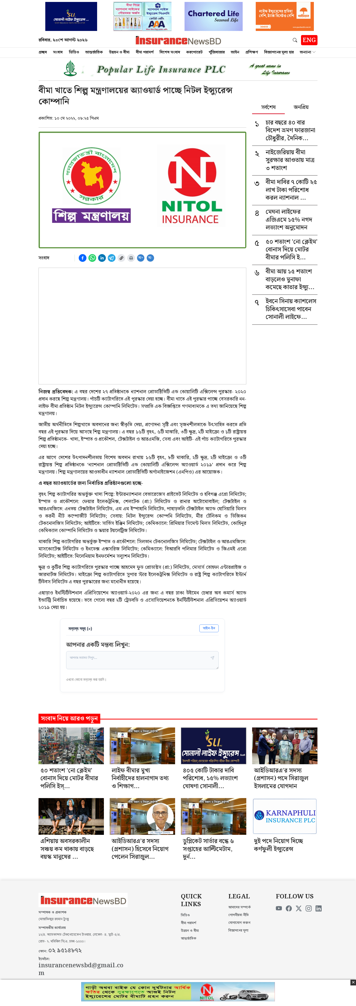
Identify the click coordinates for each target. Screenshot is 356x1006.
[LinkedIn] (319, 908)
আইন (235, 52)
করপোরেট (194, 52)
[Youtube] (279, 908)
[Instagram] (309, 908)
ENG (309, 40)
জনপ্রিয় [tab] (301, 108)
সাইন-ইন (209, 628)
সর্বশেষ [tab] (268, 108)
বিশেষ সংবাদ (170, 52)
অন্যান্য (305, 52)
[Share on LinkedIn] (102, 258)
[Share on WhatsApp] (92, 258)
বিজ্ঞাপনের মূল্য (238, 930)
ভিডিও (74, 52)
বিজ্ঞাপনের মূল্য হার (279, 52)
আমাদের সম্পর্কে (239, 907)
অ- (150, 258)
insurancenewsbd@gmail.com (81, 969)
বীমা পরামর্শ (145, 52)
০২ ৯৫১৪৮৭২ (65, 950)
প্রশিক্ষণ (251, 52)
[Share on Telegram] (112, 258)
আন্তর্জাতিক (94, 52)
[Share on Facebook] (82, 258)
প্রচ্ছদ (43, 52)
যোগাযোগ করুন (239, 922)
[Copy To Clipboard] (121, 258)
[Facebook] (289, 908)
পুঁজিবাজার (217, 52)
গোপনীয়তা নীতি (238, 915)
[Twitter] (299, 908)
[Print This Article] (131, 258)
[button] (296, 40)
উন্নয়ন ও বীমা (119, 52)
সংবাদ (58, 52)
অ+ (140, 258)
